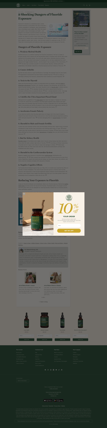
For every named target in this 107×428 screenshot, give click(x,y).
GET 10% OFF (69, 231)
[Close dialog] (24, 194)
